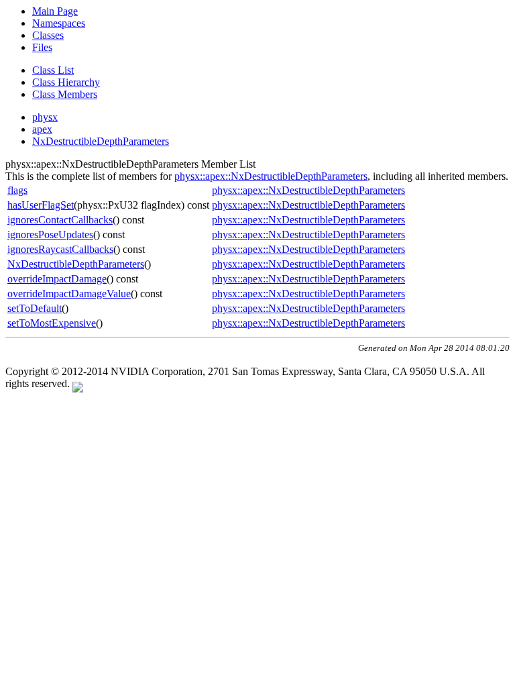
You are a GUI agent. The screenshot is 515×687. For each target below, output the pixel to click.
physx (45, 117)
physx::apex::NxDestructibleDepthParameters (270, 176)
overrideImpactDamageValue (69, 293)
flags (17, 190)
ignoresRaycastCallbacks (60, 249)
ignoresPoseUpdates (50, 234)
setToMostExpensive (51, 323)
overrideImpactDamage (57, 278)
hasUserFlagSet (40, 205)
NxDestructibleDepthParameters (100, 141)
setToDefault (34, 308)
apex (42, 129)
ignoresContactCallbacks (60, 219)
